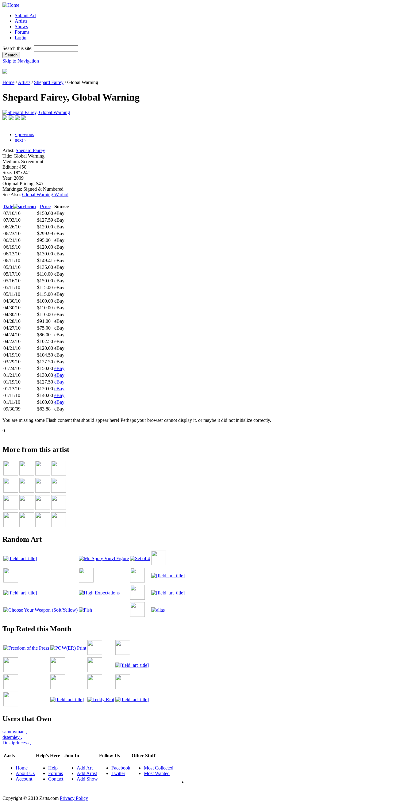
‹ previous (24, 134)
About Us (25, 773)
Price (45, 206)
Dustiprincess (16, 742)
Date (8, 206)
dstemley (12, 737)
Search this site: (18, 48)
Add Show (87, 778)
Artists (21, 21)
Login (20, 37)
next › (20, 140)
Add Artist (87, 773)
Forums (22, 32)
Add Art (85, 767)
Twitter (118, 773)
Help (53, 767)
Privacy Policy (74, 798)
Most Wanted (157, 773)
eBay (59, 368)
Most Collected (158, 767)
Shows (21, 26)
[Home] (10, 5)
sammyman (14, 731)
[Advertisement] (114, 436)
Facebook (120, 767)
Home (8, 82)
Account (24, 778)
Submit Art (25, 15)
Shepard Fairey (48, 82)
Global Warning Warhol (45, 194)
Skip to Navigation (20, 60)
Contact (55, 778)
